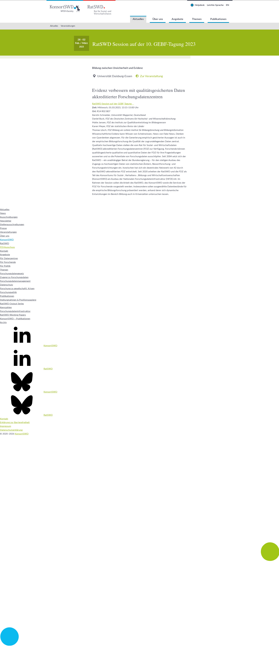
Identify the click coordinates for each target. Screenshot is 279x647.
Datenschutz (6, 285)
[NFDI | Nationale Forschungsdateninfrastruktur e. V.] (139, 645)
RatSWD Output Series (12, 304)
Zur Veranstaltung (151, 76)
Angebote (177, 19)
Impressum (5, 426)
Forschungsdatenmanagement (15, 281)
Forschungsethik (8, 292)
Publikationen (218, 19)
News (3, 213)
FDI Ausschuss (7, 247)
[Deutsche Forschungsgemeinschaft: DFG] (139, 512)
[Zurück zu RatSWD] (99, 8)
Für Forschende (8, 262)
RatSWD (4, 243)
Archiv (3, 322)
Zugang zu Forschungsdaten (14, 277)
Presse (3, 228)
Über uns (157, 19)
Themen (197, 19)
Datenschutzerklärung (11, 430)
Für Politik (5, 266)
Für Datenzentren (9, 258)
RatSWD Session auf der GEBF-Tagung (112, 104)
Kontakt (4, 251)
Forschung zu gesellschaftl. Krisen (17, 288)
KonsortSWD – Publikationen (15, 319)
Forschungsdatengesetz (12, 273)
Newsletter (5, 221)
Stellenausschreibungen (12, 224)
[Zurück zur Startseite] (64, 8)
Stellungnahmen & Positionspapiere (18, 300)
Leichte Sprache (215, 5)
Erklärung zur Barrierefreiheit (15, 422)
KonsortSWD (7, 240)
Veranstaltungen (68, 26)
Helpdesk (200, 5)
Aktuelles (138, 19)
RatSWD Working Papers (13, 315)
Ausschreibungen (9, 217)
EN (227, 5)
